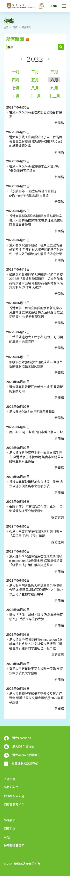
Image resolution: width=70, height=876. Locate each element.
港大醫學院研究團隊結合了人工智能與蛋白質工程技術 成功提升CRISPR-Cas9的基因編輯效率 (35, 141)
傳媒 (15, 27)
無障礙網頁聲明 (14, 846)
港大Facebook (21, 738)
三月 (54, 72)
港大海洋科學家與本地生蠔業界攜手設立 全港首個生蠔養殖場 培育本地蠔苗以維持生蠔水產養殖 (36, 457)
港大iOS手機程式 (23, 746)
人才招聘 (10, 779)
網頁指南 (10, 828)
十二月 (54, 96)
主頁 (6, 27)
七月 (16, 88)
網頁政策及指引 (14, 804)
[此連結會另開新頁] (27, 39)
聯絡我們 (10, 820)
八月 (35, 88)
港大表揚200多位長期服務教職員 (32, 412)
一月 (16, 72)
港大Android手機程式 (26, 755)
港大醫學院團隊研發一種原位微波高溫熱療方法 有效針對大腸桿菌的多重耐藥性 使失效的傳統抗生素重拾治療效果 (36, 249)
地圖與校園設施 (14, 796)
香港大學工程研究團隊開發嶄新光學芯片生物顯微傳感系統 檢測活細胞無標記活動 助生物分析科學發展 (36, 312)
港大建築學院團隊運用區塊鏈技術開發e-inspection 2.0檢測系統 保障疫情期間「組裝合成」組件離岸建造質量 (36, 560)
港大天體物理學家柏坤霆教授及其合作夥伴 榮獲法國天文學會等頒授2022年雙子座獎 (36, 698)
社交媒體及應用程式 (25, 763)
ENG (54, 6)
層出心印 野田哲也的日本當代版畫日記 (36, 432)
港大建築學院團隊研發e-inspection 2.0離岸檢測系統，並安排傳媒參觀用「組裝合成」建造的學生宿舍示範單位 (35, 644)
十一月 (35, 96)
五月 (35, 80)
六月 (54, 80)
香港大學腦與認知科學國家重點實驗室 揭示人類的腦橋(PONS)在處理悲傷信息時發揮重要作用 (36, 220)
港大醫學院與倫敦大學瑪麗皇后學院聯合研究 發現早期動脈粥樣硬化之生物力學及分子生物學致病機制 (36, 590)
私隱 (7, 837)
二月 (35, 72)
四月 (16, 80)
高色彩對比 (11, 787)
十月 (16, 96)
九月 (54, 88)
